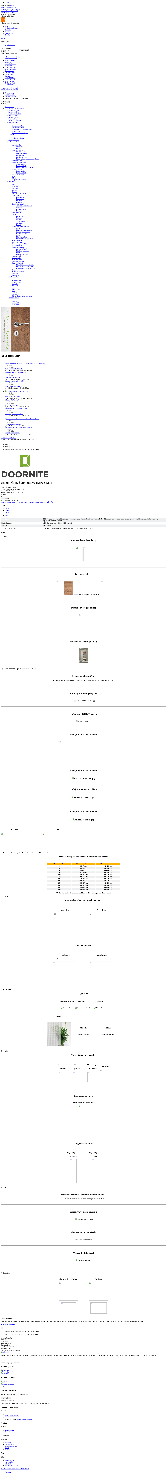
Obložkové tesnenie (18, 272)
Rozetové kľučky (17, 150)
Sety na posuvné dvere (23, 232)
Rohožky (15, 273)
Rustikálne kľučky (18, 174)
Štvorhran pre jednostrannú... (13, 424)
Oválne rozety (16, 280)
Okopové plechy (17, 259)
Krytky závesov (17, 245)
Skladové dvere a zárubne (16, 108)
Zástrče (14, 192)
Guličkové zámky (17, 240)
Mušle (18, 228)
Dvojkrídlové (16, 305)
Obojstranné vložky (22, 249)
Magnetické (19, 207)
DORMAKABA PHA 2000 (25, 265)
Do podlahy (19, 216)
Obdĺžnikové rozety (22, 157)
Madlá (14, 178)
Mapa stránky (9, 1462)
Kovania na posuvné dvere (20, 226)
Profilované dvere (14, 112)
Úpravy (18, 252)
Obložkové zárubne (18, 138)
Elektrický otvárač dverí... (12, 433)
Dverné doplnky (13, 181)
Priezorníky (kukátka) (19, 193)
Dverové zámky (21, 209)
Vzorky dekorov (14, 140)
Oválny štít (19, 147)
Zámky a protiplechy (18, 204)
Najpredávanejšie (10, 1432)
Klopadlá (15, 186)
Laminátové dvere (14, 110)
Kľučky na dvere (14, 141)
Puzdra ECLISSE (14, 298)
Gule (13, 176)
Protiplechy (19, 211)
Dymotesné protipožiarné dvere (22, 129)
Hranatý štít (19, 148)
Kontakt (7, 35)
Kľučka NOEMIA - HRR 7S (14, 369)
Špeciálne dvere (13, 122)
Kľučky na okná (14, 277)
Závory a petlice (17, 275)
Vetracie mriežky (17, 256)
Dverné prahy (16, 258)
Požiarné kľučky (17, 160)
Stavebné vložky (17, 242)
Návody (7, 31)
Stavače (14, 190)
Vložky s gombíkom (22, 251)
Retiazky (15, 188)
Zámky (14, 292)
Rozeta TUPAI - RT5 (11, 405)
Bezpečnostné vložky (18, 247)
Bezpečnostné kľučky (19, 162)
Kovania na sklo (13, 285)
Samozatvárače (17, 195)
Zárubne (11, 134)
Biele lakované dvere (15, 114)
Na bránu (19, 219)
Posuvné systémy (21, 233)
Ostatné (18, 225)
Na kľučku (19, 223)
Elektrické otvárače (18, 261)
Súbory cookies (9, 1444)
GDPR (7, 1448)
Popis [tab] (6, 515)
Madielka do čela (21, 237)
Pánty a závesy (16, 213)
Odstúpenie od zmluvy (11, 1465)
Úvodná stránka (9, 107)
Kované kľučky (17, 169)
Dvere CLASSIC (14, 115)
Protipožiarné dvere (18, 126)
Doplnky (19, 200)
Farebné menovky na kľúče (13, 377)
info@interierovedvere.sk (25, 1419)
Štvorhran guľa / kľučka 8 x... (14, 414)
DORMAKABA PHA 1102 (24, 266)
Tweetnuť (8, 510)
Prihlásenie (8, 1464)
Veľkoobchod (9, 33)
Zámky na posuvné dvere (24, 206)
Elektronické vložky (22, 254)
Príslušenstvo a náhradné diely (25, 268)
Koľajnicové (20, 197)
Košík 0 (12, 5)
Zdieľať (7, 508)
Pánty (14, 291)
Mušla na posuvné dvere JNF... (14, 396)
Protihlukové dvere (18, 127)
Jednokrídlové (16, 303)
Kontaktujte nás (9, 1460)
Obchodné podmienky (11, 28)
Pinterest (7, 512)
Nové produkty (9, 1430)
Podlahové (19, 202)
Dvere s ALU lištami (15, 121)
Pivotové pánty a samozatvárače (22, 296)
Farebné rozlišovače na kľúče (14, 386)
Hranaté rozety (20, 155)
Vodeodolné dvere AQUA (20, 133)
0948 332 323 (14, 1416)
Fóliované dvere (13, 117)
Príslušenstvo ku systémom (24, 239)
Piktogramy (15, 185)
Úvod (6, 26)
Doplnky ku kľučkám (19, 180)
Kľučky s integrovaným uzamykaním (27, 159)
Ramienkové (20, 199)
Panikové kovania (17, 263)
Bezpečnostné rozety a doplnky (25, 167)
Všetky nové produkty (8, 438)
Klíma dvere (16, 131)
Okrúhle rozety (20, 152)
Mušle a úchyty (17, 289)
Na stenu (19, 218)
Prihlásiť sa (10, 45)
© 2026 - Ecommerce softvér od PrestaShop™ (15, 1469)
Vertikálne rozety (21, 153)
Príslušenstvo (16, 301)
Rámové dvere (13, 119)
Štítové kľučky (16, 145)
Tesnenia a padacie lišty (19, 244)
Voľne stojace (20, 221)
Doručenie (8, 30)
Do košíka (5, 498)
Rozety (14, 270)
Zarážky (14, 214)
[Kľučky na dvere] (15, 351)
